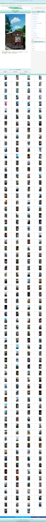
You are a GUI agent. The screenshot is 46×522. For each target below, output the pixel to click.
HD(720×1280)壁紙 (15, 11)
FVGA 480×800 (34, 19)
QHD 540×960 (34, 26)
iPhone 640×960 (34, 33)
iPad (32, 30)
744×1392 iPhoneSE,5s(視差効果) (37, 23)
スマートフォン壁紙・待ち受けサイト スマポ (23, 519)
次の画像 (25, 71)
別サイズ (33, 9)
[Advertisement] (15, 61)
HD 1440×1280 (34, 28)
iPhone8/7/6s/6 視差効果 (35, 37)
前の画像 (5, 71)
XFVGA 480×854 (34, 16)
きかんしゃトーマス (15, 10)
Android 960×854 (34, 35)
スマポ (2, 2)
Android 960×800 (34, 21)
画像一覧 (15, 71)
